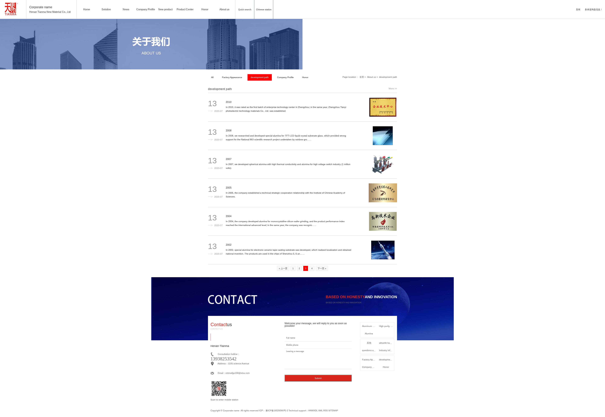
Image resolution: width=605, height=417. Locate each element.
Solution (106, 9)
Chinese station (263, 9)
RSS (325, 410)
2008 (228, 130)
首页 (362, 77)
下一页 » (322, 268)
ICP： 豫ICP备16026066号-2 (273, 410)
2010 (228, 102)
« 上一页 (283, 268)
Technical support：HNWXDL (303, 410)
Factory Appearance (232, 77)
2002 (228, 244)
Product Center (185, 9)
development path (260, 77)
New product (165, 9)
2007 (228, 159)
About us (224, 9)
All (212, 77)
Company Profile (145, 9)
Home (86, 9)
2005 (228, 187)
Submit (318, 378)
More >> (393, 88)
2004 (228, 216)
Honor (204, 9)
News (126, 9)
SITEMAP (333, 410)
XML (320, 410)
